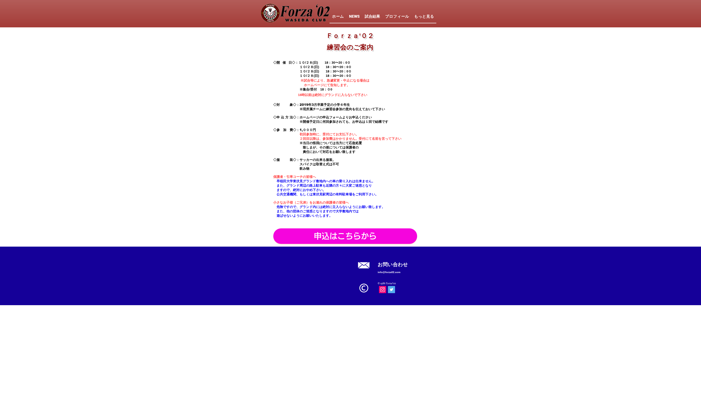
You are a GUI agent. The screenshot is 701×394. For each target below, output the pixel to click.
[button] (345, 236)
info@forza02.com (389, 272)
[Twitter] (391, 289)
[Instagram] (382, 289)
